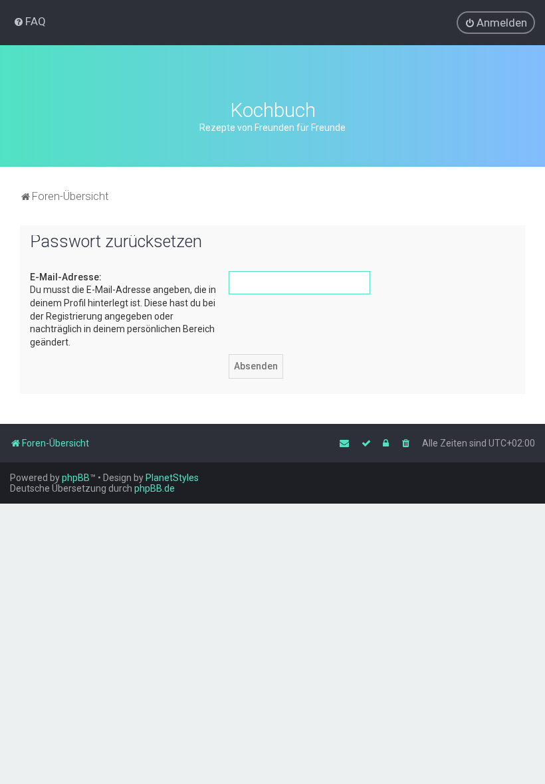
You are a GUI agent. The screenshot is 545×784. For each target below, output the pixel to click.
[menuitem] (29, 21)
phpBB (76, 477)
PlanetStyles (172, 477)
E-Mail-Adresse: (66, 277)
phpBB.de (154, 488)
